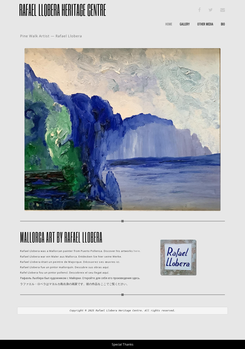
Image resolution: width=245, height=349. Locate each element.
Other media (205, 24)
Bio (223, 24)
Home (168, 24)
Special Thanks (122, 344)
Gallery (185, 24)
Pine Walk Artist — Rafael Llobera (51, 36)
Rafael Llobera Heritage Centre (62, 9)
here (137, 251)
